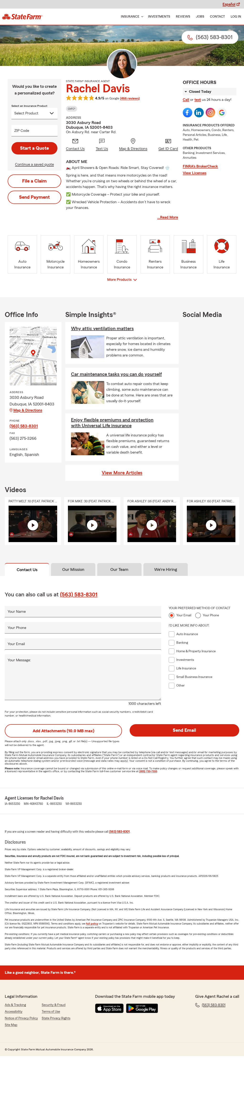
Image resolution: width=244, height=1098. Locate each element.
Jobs (200, 16)
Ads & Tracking (15, 1005)
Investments (159, 16)
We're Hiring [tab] (165, 569)
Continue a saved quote (34, 164)
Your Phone (17, 628)
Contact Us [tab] (27, 570)
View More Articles (122, 472)
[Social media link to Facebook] (187, 112)
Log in (236, 16)
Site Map (11, 1025)
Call (186, 100)
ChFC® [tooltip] (71, 108)
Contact (217, 16)
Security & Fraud (54, 1005)
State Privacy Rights (56, 1018)
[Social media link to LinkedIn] (199, 112)
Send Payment (34, 197)
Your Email (16, 644)
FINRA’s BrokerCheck (200, 166)
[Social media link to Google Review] (222, 112)
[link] (22, 16)
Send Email (184, 730)
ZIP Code (21, 131)
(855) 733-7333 (148, 771)
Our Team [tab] (119, 569)
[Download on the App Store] (109, 1008)
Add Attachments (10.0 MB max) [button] (63, 731)
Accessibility (13, 1011)
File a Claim (34, 181)
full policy (92, 923)
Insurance (130, 16)
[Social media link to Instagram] (210, 112)
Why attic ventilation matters (102, 328)
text (197, 100)
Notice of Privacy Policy (21, 1018)
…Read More (167, 217)
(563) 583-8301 (24, 426)
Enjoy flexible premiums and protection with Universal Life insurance (112, 423)
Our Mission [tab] (73, 569)
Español (229, 4)
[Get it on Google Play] (142, 1008)
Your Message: (19, 660)
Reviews (183, 16)
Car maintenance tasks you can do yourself (116, 374)
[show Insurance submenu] (141, 16)
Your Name (17, 611)
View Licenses (194, 173)
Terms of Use (51, 1011)
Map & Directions (27, 410)
